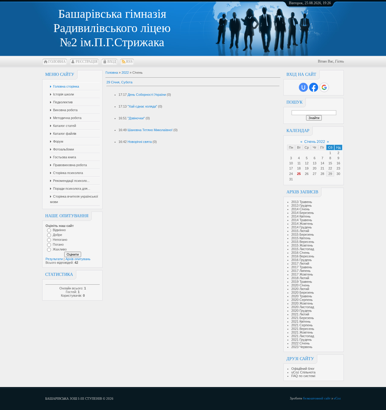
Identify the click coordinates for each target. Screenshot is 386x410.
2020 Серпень (302, 300)
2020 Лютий (300, 289)
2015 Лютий (300, 231)
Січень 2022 (314, 142)
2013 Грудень (301, 205)
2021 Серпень (302, 325)
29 (330, 174)
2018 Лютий (300, 278)
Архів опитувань (77, 259)
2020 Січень (300, 285)
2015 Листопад (302, 249)
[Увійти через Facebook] (313, 87)
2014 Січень (300, 209)
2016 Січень (300, 252)
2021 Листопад (302, 336)
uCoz (337, 398)
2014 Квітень (301, 216)
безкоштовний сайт (317, 398)
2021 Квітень (301, 321)
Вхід (111, 62)
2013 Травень (301, 202)
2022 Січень (300, 343)
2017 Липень (301, 271)
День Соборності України (147, 94)
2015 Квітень (301, 238)
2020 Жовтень (302, 303)
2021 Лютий (300, 314)
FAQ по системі (303, 376)
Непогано (60, 239)
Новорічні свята (140, 142)
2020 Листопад (302, 307)
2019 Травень (301, 281)
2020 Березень (302, 292)
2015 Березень (302, 234)
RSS (129, 62)
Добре (57, 235)
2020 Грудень (301, 310)
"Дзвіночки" (136, 118)
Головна (57, 62)
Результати (54, 259)
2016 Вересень (302, 256)
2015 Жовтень (302, 245)
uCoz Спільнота (303, 372)
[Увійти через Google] (324, 87)
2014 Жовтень (302, 223)
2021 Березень (302, 318)
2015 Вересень (302, 242)
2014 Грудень (301, 227)
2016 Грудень (301, 260)
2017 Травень (301, 267)
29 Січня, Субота (119, 82)
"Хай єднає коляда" (142, 106)
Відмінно (59, 230)
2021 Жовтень (302, 332)
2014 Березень (302, 213)
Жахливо (60, 249)
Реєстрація (86, 62)
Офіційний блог (303, 368)
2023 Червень (301, 347)
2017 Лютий (300, 263)
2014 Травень (301, 220)
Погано (58, 244)
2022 (125, 72)
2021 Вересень (302, 329)
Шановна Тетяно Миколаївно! (150, 130)
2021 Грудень (301, 339)
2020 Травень (301, 296)
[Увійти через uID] (303, 87)
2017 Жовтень (302, 274)
